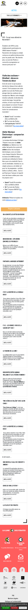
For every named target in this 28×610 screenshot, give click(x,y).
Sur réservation (18, 126)
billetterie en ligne (11, 200)
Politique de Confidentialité (13, 601)
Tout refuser (14, 608)
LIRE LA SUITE (7, 231)
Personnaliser (23, 608)
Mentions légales (13, 598)
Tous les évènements (13, 15)
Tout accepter (5, 608)
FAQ (13, 595)
